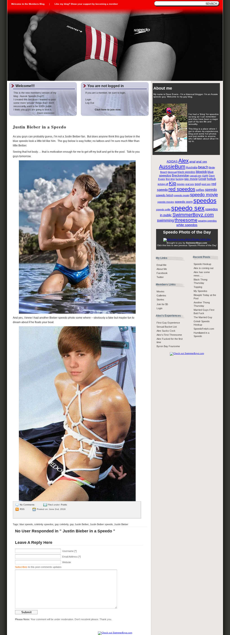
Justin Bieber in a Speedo (39, 127)
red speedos (181, 189)
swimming (165, 220)
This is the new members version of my (34, 92)
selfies (200, 190)
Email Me (161, 265)
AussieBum (172, 167)
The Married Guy (203, 317)
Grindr (202, 179)
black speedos (186, 172)
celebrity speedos (43, 524)
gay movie (191, 179)
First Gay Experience (168, 322)
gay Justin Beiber (79, 524)
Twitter (160, 277)
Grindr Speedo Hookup (202, 323)
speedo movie (204, 194)
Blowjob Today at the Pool (205, 297)
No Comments (27, 504)
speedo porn (184, 201)
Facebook (162, 273)
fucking (180, 179)
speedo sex (188, 208)
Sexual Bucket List (167, 326)
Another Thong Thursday (202, 304)
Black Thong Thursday (200, 281)
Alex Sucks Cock (166, 330)
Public (64, 504)
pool (198, 184)
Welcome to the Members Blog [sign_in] (27, 4)
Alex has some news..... (202, 274)
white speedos (186, 225)
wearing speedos (207, 220)
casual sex (195, 175)
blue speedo (26, 524)
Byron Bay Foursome (168, 346)
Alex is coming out (203, 268)
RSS (22, 509)
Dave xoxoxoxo (33, 113)
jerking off (163, 184)
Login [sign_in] (159, 308)
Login (88, 99)
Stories (160, 299)
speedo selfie (163, 209)
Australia (191, 167)
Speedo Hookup (202, 264)
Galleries (161, 295)
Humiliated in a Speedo (201, 334)
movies (181, 184)
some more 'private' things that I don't (33, 102)
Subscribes (21, 567)
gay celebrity (62, 524)
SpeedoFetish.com (204, 328)
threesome (186, 220)
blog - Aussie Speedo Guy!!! (28, 96)
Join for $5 (162, 304)
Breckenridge (180, 175)
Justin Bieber (121, 524)
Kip (172, 183)
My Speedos (200, 291)
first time (170, 179)
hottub (211, 179)
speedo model (181, 195)
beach (203, 167)
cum (205, 175)
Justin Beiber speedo (101, 524)
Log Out (89, 102)
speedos (205, 200)
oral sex (189, 184)
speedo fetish (164, 195)
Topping (198, 287)
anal (192, 161)
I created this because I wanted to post (34, 99)
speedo (211, 189)
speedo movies (165, 202)
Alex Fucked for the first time (170, 340)
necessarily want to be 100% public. (33, 106)
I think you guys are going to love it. (32, 109)
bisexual (172, 172)
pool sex (206, 184)
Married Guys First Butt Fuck (204, 312)
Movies (160, 291)
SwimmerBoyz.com (193, 214)
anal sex (201, 161)
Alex (183, 161)
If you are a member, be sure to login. (105, 92)
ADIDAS (172, 161)
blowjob (201, 172)
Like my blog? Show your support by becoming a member (86, 4)
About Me (162, 269)
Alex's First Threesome (169, 334)
